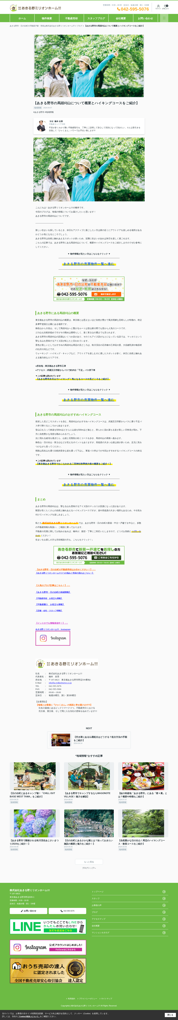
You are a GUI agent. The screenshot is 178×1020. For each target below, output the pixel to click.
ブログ (95, 912)
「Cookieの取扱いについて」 (29, 1016)
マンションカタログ (100, 932)
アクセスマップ (98, 919)
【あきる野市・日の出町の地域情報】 (53, 592)
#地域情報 (49, 112)
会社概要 (121, 18)
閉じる (170, 1015)
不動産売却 (71, 18)
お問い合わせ (145, 18)
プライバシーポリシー (88, 999)
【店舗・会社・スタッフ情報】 (49, 610)
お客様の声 (97, 905)
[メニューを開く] (164, 18)
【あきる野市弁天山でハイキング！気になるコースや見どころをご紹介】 (73, 379)
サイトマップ (106, 999)
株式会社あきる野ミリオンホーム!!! (60, 523)
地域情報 (37, 108)
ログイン (158, 8)
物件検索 (47, 18)
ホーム (22, 18)
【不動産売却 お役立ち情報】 (49, 598)
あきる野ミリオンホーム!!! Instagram (52, 629)
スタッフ (96, 898)
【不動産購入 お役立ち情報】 (50, 604)
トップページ (97, 891)
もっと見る (89, 862)
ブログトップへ (89, 868)
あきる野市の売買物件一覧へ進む (89, 264)
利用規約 (71, 999)
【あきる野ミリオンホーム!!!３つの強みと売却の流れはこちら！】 (64, 573)
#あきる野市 (38, 112)
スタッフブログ (96, 18)
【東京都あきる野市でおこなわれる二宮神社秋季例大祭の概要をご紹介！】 (74, 464)
